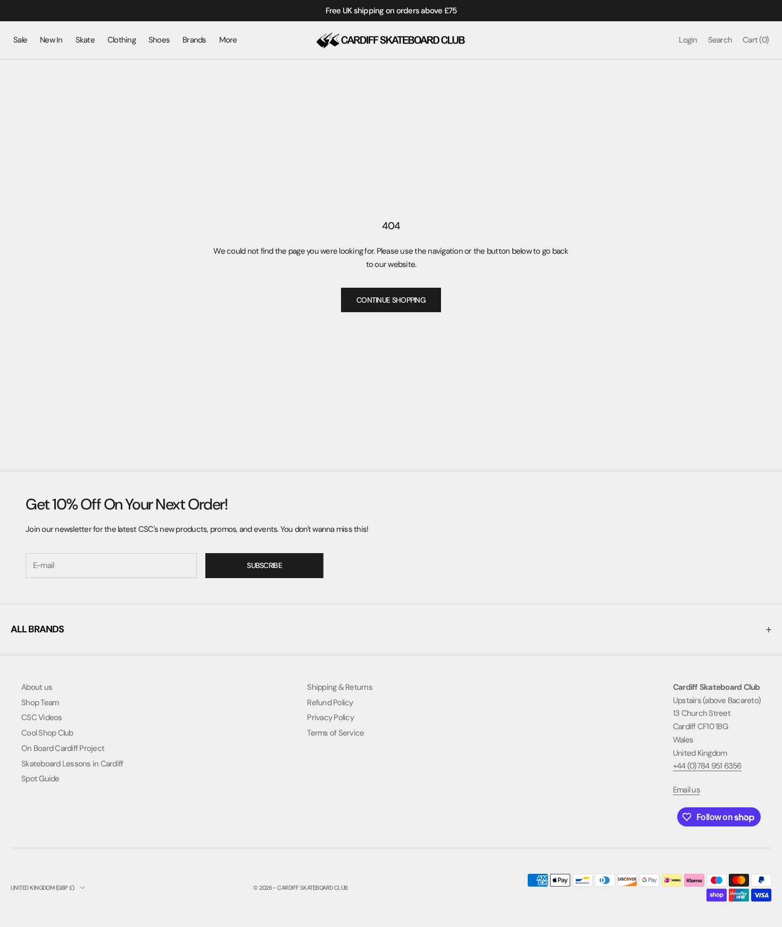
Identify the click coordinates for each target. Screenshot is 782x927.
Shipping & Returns (339, 687)
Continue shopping (391, 300)
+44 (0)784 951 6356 (707, 766)
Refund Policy (330, 702)
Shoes (159, 40)
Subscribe (264, 565)
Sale (20, 40)
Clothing (121, 40)
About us (36, 687)
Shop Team (40, 702)
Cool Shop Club (47, 733)
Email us (686, 789)
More (228, 40)
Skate (85, 40)
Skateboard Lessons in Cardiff (72, 763)
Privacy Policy (330, 717)
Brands (194, 40)
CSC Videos (41, 717)
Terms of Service (335, 733)
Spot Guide (40, 778)
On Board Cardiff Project (62, 748)
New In (51, 40)
